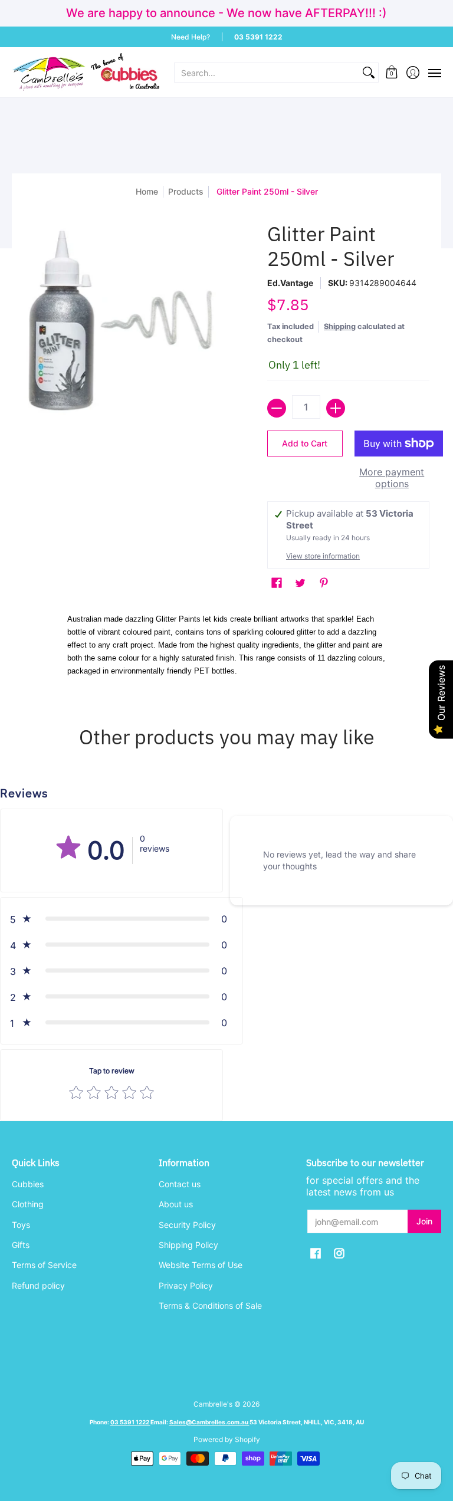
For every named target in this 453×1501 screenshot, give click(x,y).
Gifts (20, 1245)
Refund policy (38, 1285)
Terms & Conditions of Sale (210, 1305)
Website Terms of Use (200, 1265)
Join (424, 1221)
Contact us (180, 1184)
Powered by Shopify (226, 1439)
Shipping (340, 326)
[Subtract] (276, 408)
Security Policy (187, 1225)
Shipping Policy (188, 1245)
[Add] (335, 408)
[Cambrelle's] (85, 72)
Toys (21, 1225)
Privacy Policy (186, 1285)
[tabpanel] (226, 647)
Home (147, 191)
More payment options (391, 478)
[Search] (368, 72)
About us (176, 1204)
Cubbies (28, 1184)
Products (185, 191)
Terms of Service (44, 1265)
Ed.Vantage (290, 283)
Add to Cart (304, 443)
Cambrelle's (212, 1404)
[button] (392, 72)
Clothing (28, 1204)
